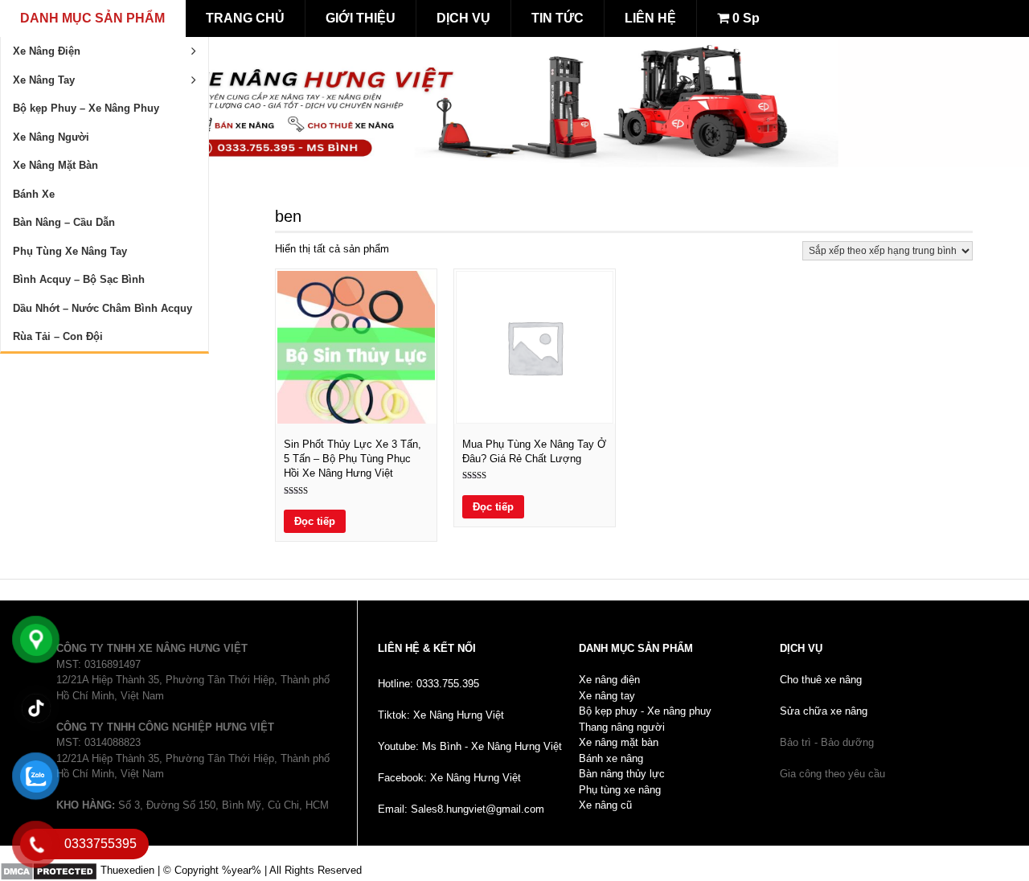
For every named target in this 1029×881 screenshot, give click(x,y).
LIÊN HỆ (650, 18)
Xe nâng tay (607, 696)
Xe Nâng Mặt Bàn (55, 165)
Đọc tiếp (314, 521)
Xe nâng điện (609, 680)
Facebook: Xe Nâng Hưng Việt (449, 778)
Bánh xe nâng (611, 758)
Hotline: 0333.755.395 (428, 684)
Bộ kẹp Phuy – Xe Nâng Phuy (86, 108)
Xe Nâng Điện (46, 51)
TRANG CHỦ (245, 18)
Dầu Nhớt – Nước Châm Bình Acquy (102, 308)
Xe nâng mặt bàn (618, 742)
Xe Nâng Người (51, 137)
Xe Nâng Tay (44, 80)
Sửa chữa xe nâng (823, 711)
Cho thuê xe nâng (821, 680)
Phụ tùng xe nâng (620, 790)
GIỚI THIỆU (361, 18)
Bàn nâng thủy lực (622, 774)
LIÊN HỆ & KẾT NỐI (427, 648)
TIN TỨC (557, 18)
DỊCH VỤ (463, 18)
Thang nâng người (622, 727)
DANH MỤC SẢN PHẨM (92, 18)
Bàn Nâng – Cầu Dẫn (64, 222)
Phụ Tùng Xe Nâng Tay (70, 251)
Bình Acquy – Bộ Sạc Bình (79, 279)
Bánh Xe (34, 194)
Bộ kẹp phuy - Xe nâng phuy (645, 711)
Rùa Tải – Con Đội (58, 336)
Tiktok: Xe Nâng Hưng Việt (441, 715)
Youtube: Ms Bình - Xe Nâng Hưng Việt (470, 746)
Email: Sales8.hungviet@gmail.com (461, 809)
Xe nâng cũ (605, 805)
